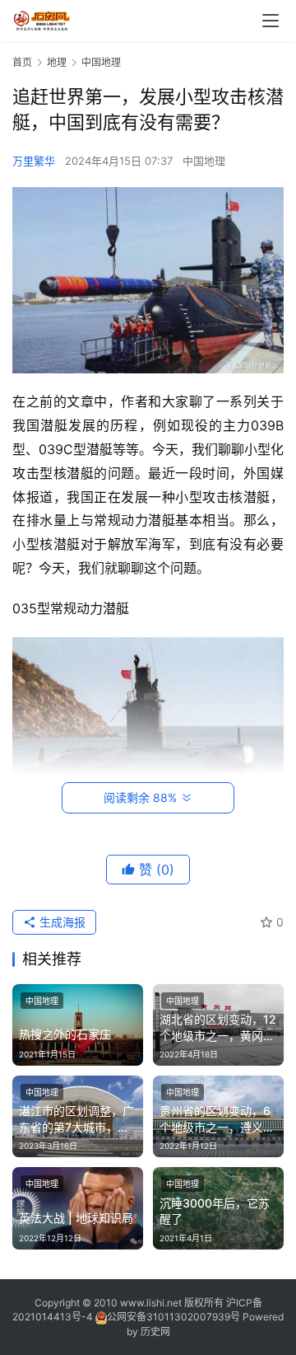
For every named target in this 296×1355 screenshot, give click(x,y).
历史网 (155, 1331)
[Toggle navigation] (270, 20)
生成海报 (61, 922)
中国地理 (204, 160)
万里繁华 (33, 160)
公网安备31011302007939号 (173, 1316)
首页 (22, 62)
